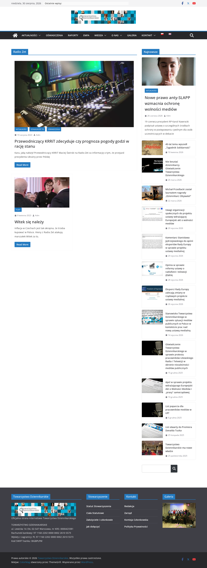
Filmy (18, 210)
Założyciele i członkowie (99, 519)
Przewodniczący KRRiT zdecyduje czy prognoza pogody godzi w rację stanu (72, 143)
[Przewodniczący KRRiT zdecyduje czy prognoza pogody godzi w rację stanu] (74, 94)
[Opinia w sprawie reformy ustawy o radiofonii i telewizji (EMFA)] (152, 272)
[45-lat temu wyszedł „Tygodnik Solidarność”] (152, 148)
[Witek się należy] (42, 192)
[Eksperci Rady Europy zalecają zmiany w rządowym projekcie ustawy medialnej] (152, 297)
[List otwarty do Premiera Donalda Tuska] (152, 431)
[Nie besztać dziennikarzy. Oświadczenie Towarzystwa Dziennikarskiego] (152, 171)
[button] (39, 35)
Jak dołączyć (93, 526)
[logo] (43, 504)
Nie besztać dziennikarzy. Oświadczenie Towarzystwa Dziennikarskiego (174, 168)
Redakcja (129, 506)
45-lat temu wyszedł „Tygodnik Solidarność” (177, 146)
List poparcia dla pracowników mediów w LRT (178, 410)
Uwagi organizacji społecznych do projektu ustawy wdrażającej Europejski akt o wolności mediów (179, 216)
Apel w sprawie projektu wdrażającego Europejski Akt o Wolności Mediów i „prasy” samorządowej (178, 387)
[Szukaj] (174, 469)
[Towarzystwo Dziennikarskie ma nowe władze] (152, 450)
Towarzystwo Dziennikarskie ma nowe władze (178, 448)
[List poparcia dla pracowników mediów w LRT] (152, 412)
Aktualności (29, 35)
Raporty (73, 35)
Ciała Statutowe (95, 513)
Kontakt (147, 35)
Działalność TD (37, 129)
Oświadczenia (54, 35)
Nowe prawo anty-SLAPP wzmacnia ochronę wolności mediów (167, 103)
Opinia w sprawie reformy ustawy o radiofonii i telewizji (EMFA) (176, 270)
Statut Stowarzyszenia (98, 506)
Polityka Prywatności (136, 526)
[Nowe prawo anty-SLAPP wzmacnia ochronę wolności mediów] (169, 71)
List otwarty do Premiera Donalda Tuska (178, 429)
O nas (115, 35)
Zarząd (128, 513)
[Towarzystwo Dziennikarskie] (15, 35)
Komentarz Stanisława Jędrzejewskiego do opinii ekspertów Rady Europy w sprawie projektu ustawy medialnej (179, 244)
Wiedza (98, 35)
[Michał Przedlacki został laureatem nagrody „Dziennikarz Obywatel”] (152, 195)
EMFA (86, 35)
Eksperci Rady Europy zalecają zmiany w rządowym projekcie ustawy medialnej (177, 294)
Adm (38, 135)
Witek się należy (29, 221)
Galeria (131, 35)
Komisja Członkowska (136, 519)
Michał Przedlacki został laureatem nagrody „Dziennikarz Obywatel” (178, 193)
